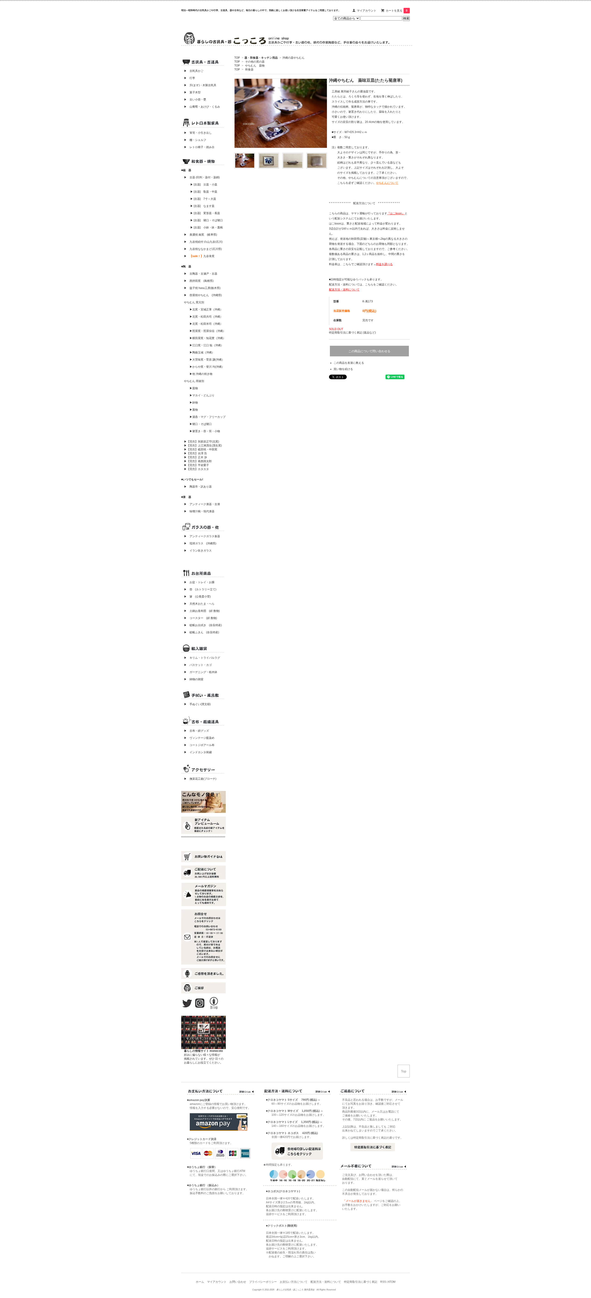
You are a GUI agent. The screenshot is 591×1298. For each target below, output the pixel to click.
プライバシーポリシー (263, 1281)
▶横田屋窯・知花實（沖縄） (208, 338)
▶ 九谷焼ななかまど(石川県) (203, 249)
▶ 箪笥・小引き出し (198, 132)
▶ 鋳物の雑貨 (193, 679)
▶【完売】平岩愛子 (196, 465)
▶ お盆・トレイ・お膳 (199, 582)
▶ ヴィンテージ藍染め (197, 738)
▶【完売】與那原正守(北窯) (201, 441)
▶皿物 (194, 388)
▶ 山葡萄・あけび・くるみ (200, 106)
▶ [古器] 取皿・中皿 (203, 191)
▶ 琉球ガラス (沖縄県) (200, 543)
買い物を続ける (343, 369)
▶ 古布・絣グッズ (195, 730)
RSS (383, 1281)
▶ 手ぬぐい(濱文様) (197, 704)
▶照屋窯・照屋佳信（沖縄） (208, 331)
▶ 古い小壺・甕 (195, 99)
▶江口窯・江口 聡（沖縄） (206, 345)
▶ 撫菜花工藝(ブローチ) (198, 778)
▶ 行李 (188, 78)
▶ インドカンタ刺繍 (196, 752)
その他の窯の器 (255, 61)
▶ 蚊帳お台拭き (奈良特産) (203, 625)
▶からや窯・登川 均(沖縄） (207, 366)
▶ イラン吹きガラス (198, 550)
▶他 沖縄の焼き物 (201, 374)
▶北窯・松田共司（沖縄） (206, 316)
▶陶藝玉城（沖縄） (202, 352)
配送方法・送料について (326, 1281)
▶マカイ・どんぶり (202, 395)
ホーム (200, 1281)
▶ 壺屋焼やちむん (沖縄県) (203, 295)
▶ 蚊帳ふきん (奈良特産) (201, 632)
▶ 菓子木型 (191, 92)
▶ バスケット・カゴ (198, 665)
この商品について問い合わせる (369, 351)
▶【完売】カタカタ (196, 469)
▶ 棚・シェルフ (195, 140)
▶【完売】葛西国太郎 (198, 461)
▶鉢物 (194, 402)
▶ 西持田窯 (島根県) (199, 280)
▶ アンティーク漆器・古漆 (202, 504)
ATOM (391, 1281)
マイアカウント (366, 10)
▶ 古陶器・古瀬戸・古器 (200, 273)
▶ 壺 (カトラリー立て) (200, 589)
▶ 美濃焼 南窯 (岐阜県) (200, 234)
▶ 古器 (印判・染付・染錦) (202, 177)
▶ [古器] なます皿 (202, 206)
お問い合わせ (237, 1281)
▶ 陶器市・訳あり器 (198, 486)
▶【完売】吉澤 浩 (197, 453)
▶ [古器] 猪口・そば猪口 (206, 220)
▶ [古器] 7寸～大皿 (203, 198)
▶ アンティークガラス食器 (202, 536)
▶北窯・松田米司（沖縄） (206, 323)
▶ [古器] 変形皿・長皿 (205, 213)
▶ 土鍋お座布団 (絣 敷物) (202, 611)
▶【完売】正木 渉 (195, 457)
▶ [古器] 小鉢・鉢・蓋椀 (206, 227)
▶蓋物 (194, 409)
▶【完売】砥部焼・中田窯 (200, 449)
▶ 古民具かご (192, 71)
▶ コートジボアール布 (197, 745)
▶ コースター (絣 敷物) (200, 618)
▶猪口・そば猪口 (201, 424)
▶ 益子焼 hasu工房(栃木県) (202, 288)
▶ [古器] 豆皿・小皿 (203, 184)
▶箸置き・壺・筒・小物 (205, 431)
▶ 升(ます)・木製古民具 (198, 85)
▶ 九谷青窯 (199, 256)
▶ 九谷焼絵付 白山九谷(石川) (202, 241)
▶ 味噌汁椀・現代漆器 (199, 511)
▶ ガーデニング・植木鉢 (199, 672)
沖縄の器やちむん (293, 57)
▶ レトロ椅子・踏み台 (199, 147)
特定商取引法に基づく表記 (360, 1281)
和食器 (249, 69)
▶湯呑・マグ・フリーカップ (208, 417)
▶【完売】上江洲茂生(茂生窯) (203, 445)
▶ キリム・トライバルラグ (202, 657)
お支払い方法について (294, 1281)
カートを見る (396, 10)
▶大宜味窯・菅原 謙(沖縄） (207, 359)
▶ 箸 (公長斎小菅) (197, 596)
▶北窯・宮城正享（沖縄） (206, 309)
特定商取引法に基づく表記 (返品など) (352, 332)
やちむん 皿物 (255, 65)
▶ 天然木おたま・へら (199, 603)
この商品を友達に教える (349, 362)
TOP (237, 57)
